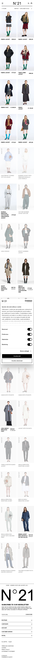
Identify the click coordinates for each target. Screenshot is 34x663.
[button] (2, 3)
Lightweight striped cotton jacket (7, 176)
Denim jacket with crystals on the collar (22, 535)
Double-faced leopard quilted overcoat (8, 571)
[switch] (29, 334)
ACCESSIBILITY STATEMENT (8, 651)
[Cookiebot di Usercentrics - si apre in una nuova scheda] (25, 301)
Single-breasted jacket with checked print (7, 535)
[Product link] (8, 26)
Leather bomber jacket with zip (23, 212)
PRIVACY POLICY (6, 649)
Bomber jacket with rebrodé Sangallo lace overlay (24, 177)
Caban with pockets (7, 395)
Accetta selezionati (17, 360)
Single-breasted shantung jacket (23, 465)
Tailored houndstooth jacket (25, 571)
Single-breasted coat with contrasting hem (22, 289)
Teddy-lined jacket (22, 73)
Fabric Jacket (5, 39)
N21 (6, 655)
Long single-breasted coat (5, 430)
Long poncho (5, 251)
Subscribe (29, 614)
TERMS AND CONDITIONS (8, 646)
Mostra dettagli (24, 351)
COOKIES (4, 647)
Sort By (16, 8)
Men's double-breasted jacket (23, 500)
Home (7, 585)
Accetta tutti (17, 356)
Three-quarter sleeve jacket (8, 465)
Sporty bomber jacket (23, 252)
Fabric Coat (5, 107)
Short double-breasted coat (4, 288)
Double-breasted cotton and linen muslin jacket (5, 215)
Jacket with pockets (25, 428)
